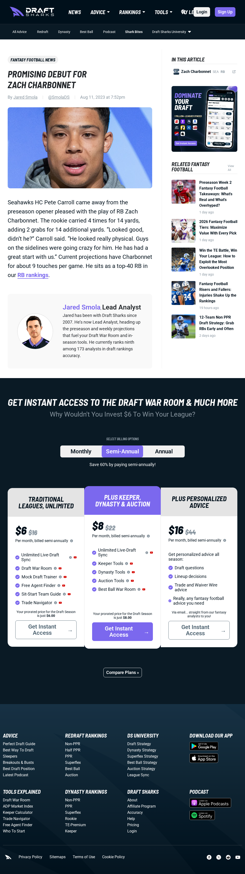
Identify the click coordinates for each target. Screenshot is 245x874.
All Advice (19, 32)
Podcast (109, 32)
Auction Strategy (141, 768)
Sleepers (10, 756)
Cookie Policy (113, 857)
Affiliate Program (141, 806)
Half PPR (72, 750)
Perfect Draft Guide (19, 744)
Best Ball (86, 32)
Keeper (71, 831)
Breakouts (11, 762)
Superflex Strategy (142, 756)
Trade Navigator (16, 818)
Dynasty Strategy (141, 750)
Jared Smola (25, 97)
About (132, 800)
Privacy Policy (30, 857)
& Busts (27, 762)
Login (201, 11)
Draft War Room (16, 800)
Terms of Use (84, 857)
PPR (68, 756)
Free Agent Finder (17, 825)
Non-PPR (72, 744)
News (74, 12)
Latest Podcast (15, 775)
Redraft (42, 32)
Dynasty (64, 32)
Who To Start (14, 831)
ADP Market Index (18, 806)
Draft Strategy (139, 744)
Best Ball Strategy (142, 762)
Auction (71, 775)
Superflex (73, 762)
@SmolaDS (59, 97)
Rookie (71, 818)
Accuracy (135, 812)
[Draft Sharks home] (32, 12)
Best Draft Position (19, 768)
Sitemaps (58, 857)
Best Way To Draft (18, 750)
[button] (75, 557)
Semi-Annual (122, 451)
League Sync (138, 775)
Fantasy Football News (33, 59)
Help (131, 818)
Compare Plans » (122, 672)
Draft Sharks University (169, 32)
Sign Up (225, 11)
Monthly (81, 451)
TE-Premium (75, 825)
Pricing (133, 825)
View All (231, 168)
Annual (164, 451)
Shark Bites (134, 32)
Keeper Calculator (18, 812)
